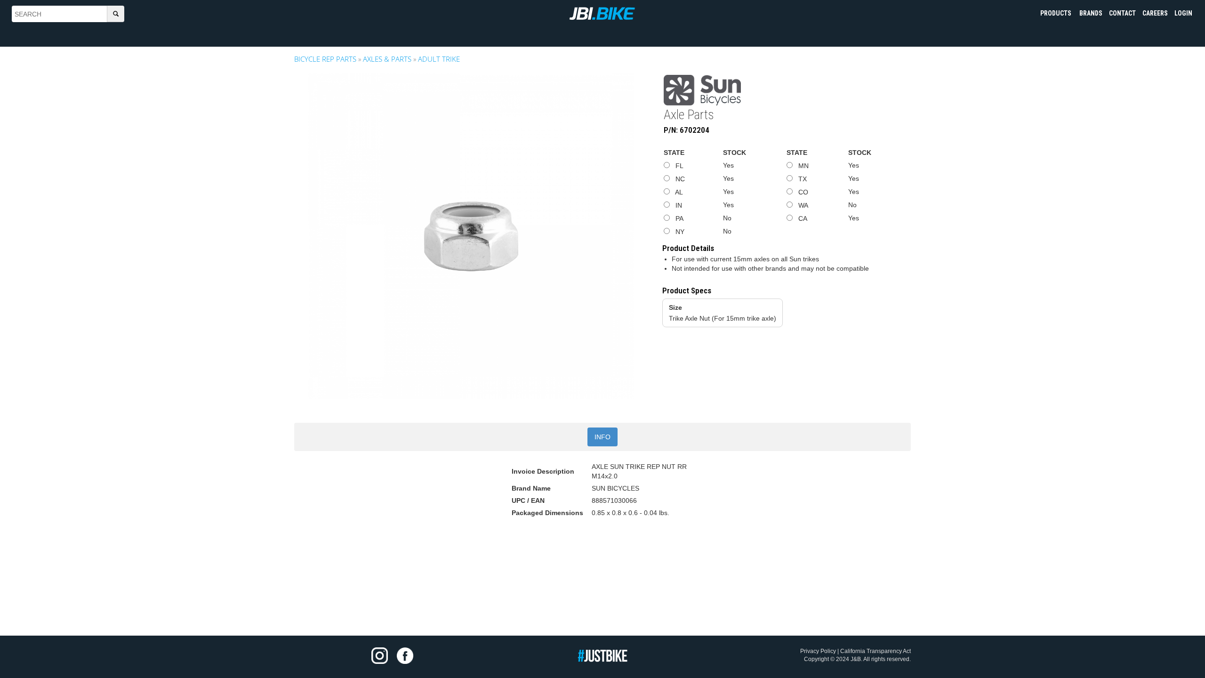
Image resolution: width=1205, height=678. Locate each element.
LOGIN (1183, 13)
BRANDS (1090, 13)
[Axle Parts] (471, 236)
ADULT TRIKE (439, 59)
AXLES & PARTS (387, 59)
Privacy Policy (818, 651)
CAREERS (1155, 13)
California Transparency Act (875, 651)
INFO (602, 437)
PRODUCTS (1056, 13)
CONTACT (1122, 13)
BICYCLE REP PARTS (325, 59)
